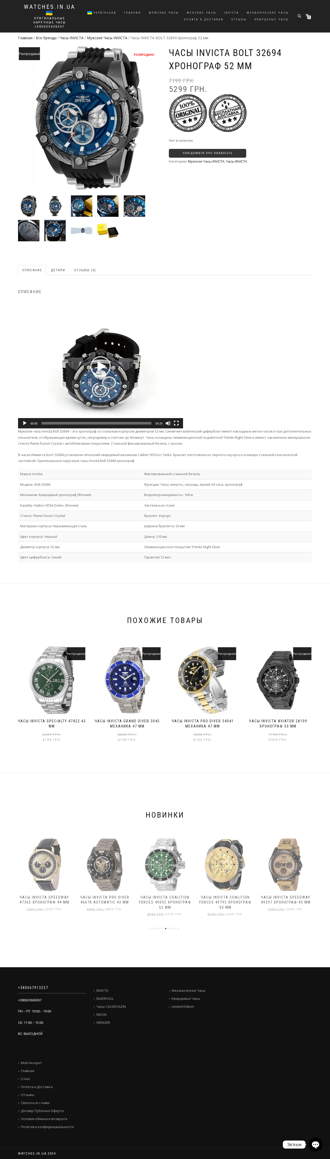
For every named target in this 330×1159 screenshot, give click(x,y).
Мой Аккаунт (31, 1062)
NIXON (101, 1014)
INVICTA (231, 12)
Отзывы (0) (85, 270)
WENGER (103, 1022)
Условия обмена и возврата (44, 1118)
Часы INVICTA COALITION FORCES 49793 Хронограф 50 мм (225, 902)
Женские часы (201, 12)
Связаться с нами (35, 1102)
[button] (100, 366)
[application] (100, 366)
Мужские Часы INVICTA (107, 37)
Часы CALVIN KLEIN (111, 1006)
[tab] (32, 270)
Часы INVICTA (72, 37)
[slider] (96, 423)
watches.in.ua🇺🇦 (49, 10)
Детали (58, 270)
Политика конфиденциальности (47, 1126)
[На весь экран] (176, 423)
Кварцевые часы (271, 19)
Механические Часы (188, 990)
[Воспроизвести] (24, 423)
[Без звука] (168, 423)
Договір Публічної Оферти (42, 1110)
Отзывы (239, 19)
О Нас (25, 1078)
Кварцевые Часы (186, 998)
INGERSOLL (105, 998)
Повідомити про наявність (208, 153)
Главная (132, 12)
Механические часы (268, 12)
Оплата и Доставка (204, 19)
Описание (32, 270)
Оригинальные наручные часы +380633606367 (49, 22)
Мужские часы (164, 12)
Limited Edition (183, 1006)
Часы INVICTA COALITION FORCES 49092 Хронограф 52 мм (165, 902)
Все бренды (46, 37)
